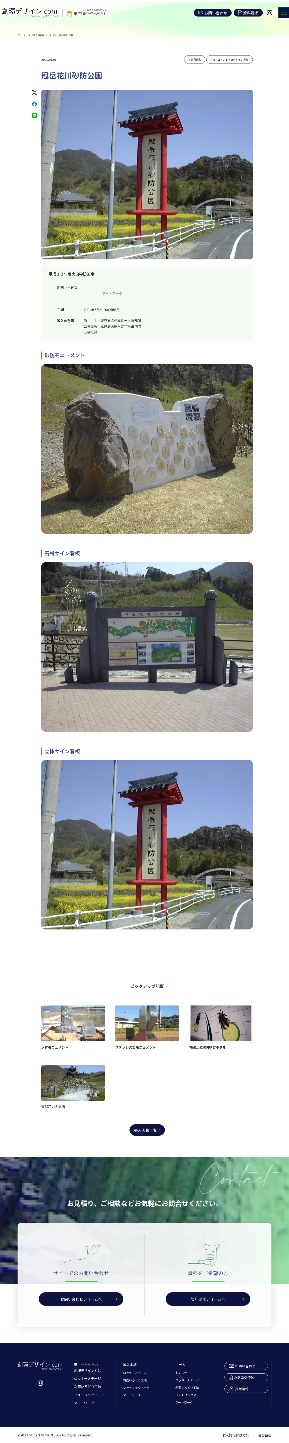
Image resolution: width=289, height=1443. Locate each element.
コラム (180, 1364)
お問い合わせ (215, 12)
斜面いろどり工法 (87, 1386)
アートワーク (112, 293)
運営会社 (264, 1434)
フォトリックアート (89, 1394)
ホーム (22, 35)
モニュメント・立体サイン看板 (230, 59)
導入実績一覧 (145, 1130)
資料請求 (250, 12)
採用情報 (242, 1388)
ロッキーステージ (87, 1378)
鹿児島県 (196, 59)
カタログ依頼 (244, 1377)
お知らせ (181, 1373)
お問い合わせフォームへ (81, 1299)
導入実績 (38, 35)
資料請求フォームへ (208, 1299)
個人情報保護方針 (235, 1434)
